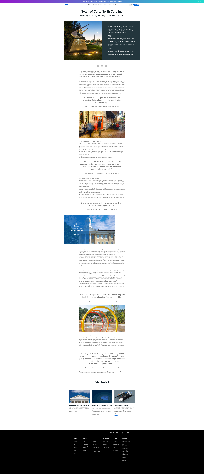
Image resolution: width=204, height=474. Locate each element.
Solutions (95, 4)
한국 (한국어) (124, 460)
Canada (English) (125, 451)
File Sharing (95, 441)
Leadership (75, 443)
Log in (131, 4)
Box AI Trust (115, 443)
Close (202, 1)
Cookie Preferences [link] (125, 467)
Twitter (122, 432)
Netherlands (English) (125, 447)
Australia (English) (125, 450)
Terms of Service (98, 467)
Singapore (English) (125, 453)
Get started (136, 4)
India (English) (124, 445)
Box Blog (75, 447)
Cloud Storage (85, 446)
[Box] (66, 5)
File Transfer (95, 444)
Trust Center (115, 441)
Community (105, 444)
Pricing (110, 4)
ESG (74, 444)
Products (90, 4)
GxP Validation (115, 446)
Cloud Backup (95, 446)
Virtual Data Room (96, 447)
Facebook (127, 432)
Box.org (75, 450)
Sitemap (82, 467)
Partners (75, 453)
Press (74, 446)
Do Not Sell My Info (115, 467)
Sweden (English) (125, 448)
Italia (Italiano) (124, 457)
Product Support (105, 441)
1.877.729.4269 (106, 447)
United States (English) (126, 441)
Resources (105, 4)
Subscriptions (89, 467)
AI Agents (84, 443)
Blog (117, 432)
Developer (100, 4)
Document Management (97, 443)
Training (104, 443)
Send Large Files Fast (96, 451)
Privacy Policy (106, 467)
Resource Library (115, 450)
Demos (114, 447)
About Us (75, 441)
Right (200, 1)
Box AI (84, 441)
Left (198, 1)
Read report (119, 1)
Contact (114, 4)
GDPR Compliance (116, 444)
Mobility (84, 447)
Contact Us (104, 446)
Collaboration (85, 444)
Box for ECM (85, 450)
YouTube (112, 432)
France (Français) (125, 454)
